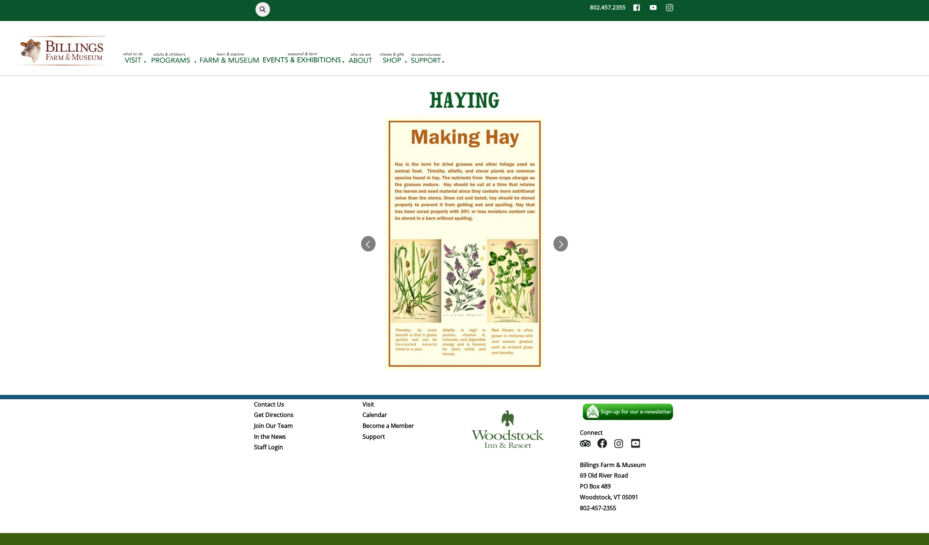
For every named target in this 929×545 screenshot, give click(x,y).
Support (374, 437)
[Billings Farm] (61, 61)
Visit (368, 404)
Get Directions (274, 415)
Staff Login (268, 447)
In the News (270, 437)
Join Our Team (273, 426)
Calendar (375, 415)
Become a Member (388, 426)
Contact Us (269, 404)
